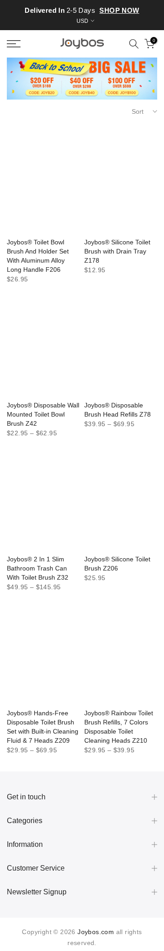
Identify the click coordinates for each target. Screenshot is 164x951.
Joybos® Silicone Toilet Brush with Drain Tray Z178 (117, 251)
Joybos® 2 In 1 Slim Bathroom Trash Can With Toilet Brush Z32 (37, 568)
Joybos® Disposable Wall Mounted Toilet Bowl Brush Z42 (43, 414)
